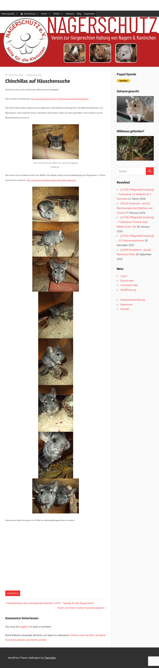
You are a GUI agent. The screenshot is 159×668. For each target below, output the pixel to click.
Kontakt (124, 308)
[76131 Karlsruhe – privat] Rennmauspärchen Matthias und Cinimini (134, 208)
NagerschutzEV (34, 75)
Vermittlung (29, 13)
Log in (123, 276)
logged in (24, 626)
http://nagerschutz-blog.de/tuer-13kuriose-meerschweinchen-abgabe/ (60, 99)
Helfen (56, 13)
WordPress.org (128, 289)
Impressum (126, 304)
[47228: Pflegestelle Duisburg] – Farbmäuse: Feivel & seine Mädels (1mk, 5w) (135, 222)
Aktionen (70, 13)
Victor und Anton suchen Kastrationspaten (81, 607)
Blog (79, 13)
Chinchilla (12, 593)
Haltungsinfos (8, 13)
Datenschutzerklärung (132, 299)
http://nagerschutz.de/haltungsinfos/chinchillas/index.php (51, 180)
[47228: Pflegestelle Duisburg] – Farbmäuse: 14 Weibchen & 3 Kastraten (135, 194)
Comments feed (129, 285)
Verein (44, 13)
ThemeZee (50, 657)
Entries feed (126, 280)
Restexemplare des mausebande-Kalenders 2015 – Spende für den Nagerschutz (50, 603)
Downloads (89, 13)
